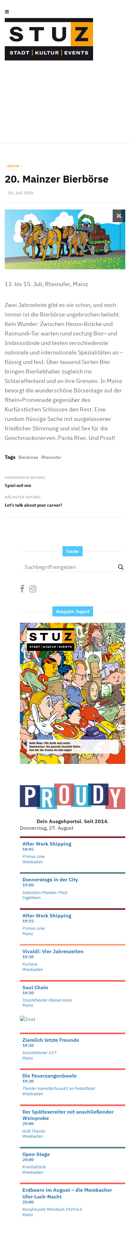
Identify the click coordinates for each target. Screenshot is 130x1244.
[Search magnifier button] (120, 567)
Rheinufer (51, 457)
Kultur (13, 166)
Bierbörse (28, 457)
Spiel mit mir (18, 485)
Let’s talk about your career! (33, 505)
